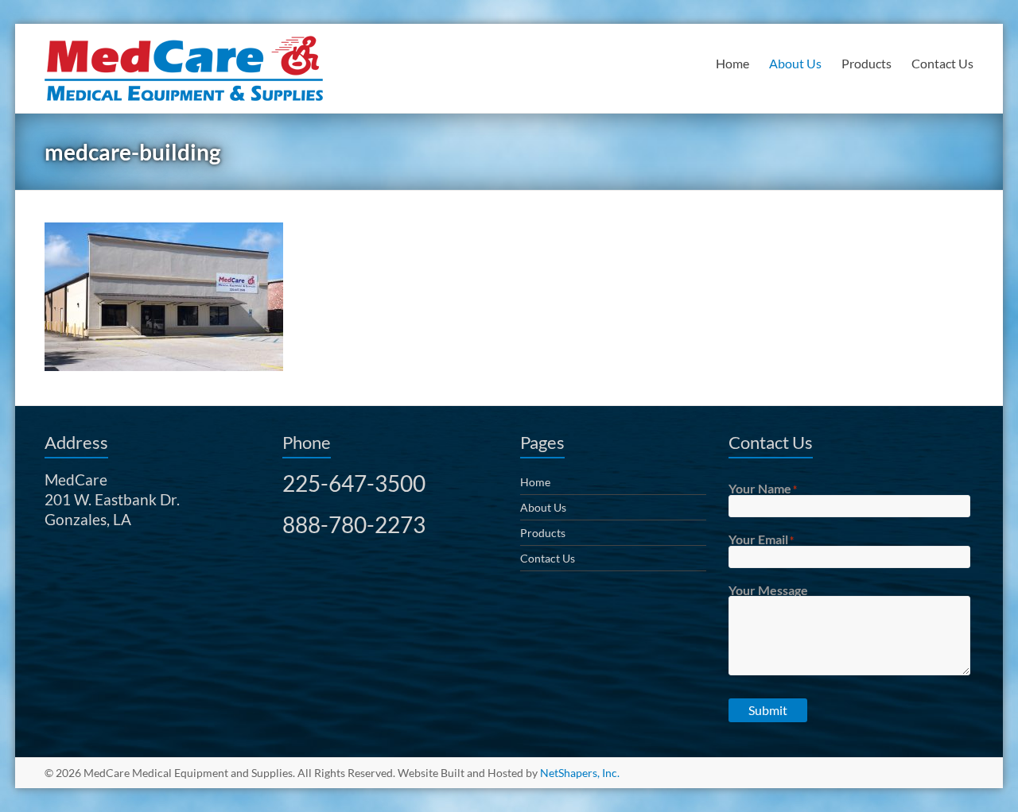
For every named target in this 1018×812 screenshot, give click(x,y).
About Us (795, 63)
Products (866, 63)
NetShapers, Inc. (580, 772)
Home (732, 63)
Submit (767, 709)
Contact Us (942, 63)
